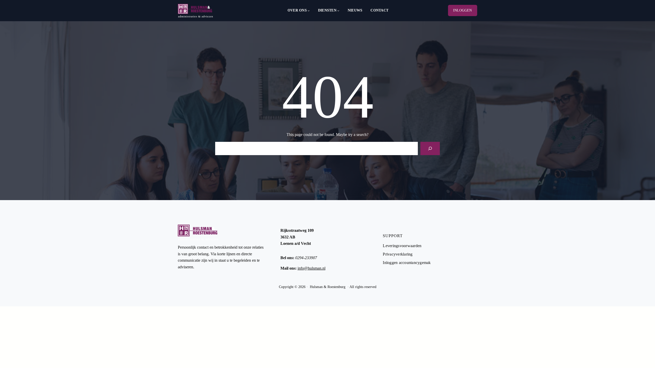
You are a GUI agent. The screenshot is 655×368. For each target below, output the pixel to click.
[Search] (430, 148)
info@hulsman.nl (311, 268)
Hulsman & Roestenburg (327, 287)
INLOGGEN (462, 10)
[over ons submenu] (309, 10)
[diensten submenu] (338, 10)
